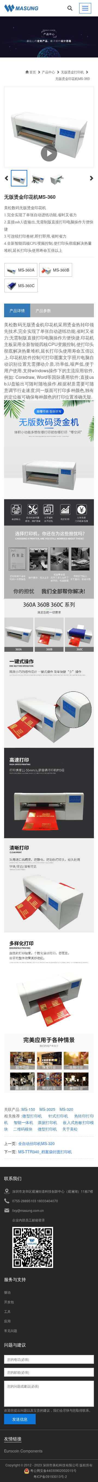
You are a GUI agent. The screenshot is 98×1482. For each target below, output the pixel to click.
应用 (7, 1321)
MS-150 (28, 1109)
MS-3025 (47, 1109)
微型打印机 (32, 1115)
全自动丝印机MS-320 (36, 1143)
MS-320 (66, 1109)
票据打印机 (47, 1122)
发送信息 (19, 1419)
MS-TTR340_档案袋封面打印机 (45, 1151)
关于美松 (70, 1129)
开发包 (9, 1301)
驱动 (7, 1292)
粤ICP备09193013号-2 (50, 1476)
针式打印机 (58, 1115)
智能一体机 (23, 1122)
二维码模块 (22, 1129)
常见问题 (10, 1330)
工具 (7, 1311)
